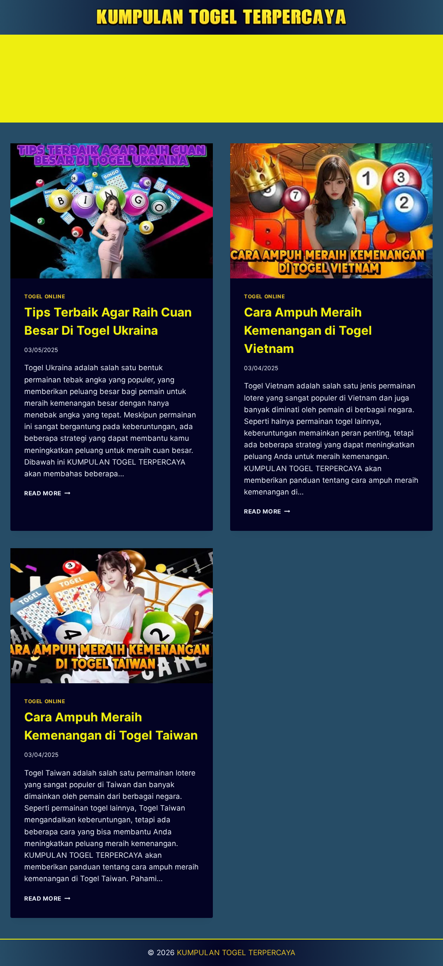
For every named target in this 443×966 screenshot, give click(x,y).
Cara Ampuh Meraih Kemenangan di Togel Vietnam (308, 330)
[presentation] (111, 210)
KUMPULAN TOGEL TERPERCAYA (236, 952)
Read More (47, 493)
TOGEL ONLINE (44, 296)
